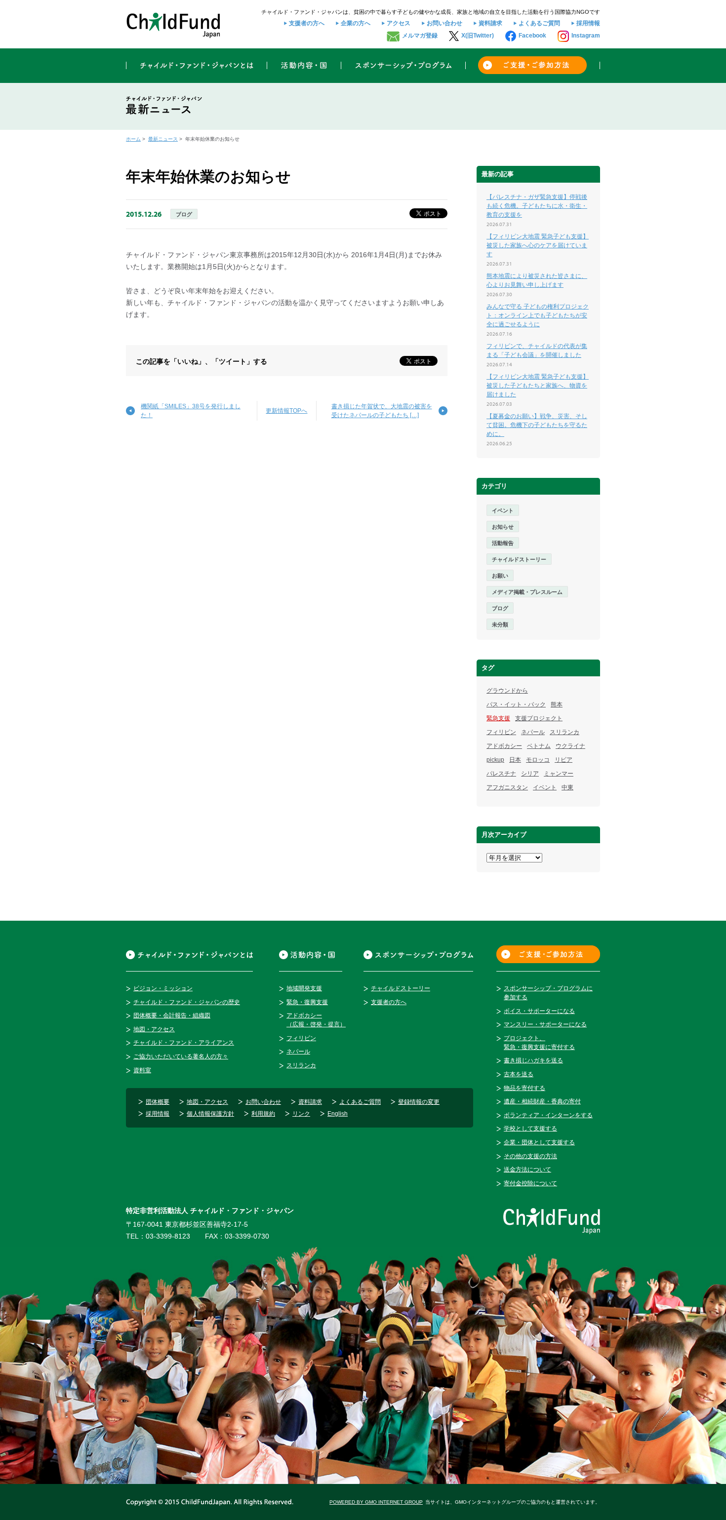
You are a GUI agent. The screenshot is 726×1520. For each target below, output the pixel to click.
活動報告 (503, 543)
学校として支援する (530, 1128)
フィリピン (501, 732)
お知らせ (503, 527)
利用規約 (263, 1113)
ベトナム (539, 745)
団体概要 (157, 1101)
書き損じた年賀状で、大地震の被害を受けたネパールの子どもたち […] (381, 411)
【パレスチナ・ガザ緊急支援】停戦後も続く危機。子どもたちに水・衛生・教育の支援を (536, 206)
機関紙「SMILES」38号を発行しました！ (191, 411)
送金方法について (527, 1169)
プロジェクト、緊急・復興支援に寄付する (539, 1043)
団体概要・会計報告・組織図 (171, 1015)
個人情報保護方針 (210, 1113)
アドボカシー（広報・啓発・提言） (316, 1020)
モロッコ (538, 759)
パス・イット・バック (516, 704)
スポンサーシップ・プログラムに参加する (548, 993)
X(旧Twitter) (477, 35)
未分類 (500, 624)
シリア (530, 773)
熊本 (557, 704)
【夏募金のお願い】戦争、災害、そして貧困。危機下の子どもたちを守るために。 (536, 425)
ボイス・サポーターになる (539, 1011)
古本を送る (518, 1074)
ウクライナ (570, 745)
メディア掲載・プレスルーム (527, 592)
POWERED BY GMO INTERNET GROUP (376, 1502)
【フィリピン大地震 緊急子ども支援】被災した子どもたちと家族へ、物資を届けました (537, 385)
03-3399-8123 (168, 1236)
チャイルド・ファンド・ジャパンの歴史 (186, 1002)
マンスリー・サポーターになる (545, 1024)
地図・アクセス (154, 1029)
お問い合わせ (444, 23)
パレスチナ (501, 773)
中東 (567, 787)
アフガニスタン (507, 787)
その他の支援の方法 (530, 1156)
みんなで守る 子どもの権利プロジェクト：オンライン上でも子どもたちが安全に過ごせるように (537, 315)
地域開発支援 (304, 988)
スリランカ (564, 732)
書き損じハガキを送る (533, 1060)
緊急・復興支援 (307, 1002)
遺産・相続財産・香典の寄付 (542, 1101)
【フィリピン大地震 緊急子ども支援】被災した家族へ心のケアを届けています (537, 245)
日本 (515, 759)
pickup (495, 759)
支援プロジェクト (539, 718)
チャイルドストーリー (519, 559)
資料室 (142, 1070)
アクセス (398, 23)
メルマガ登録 (420, 35)
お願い (500, 576)
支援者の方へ (306, 23)
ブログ (184, 214)
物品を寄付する (524, 1088)
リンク (301, 1113)
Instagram (585, 35)
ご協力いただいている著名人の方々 (180, 1056)
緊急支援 (498, 718)
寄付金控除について (530, 1183)
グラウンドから (507, 690)
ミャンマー (558, 773)
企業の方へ (355, 23)
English (337, 1113)
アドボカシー (504, 745)
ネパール (533, 732)
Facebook (532, 35)
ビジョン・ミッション (163, 988)
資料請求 (490, 23)
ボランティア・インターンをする (548, 1115)
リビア (563, 759)
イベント (503, 510)
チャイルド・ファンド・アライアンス (183, 1042)
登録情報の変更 (419, 1101)
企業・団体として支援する (539, 1142)
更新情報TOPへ (286, 410)
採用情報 (588, 23)
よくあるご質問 (539, 23)
